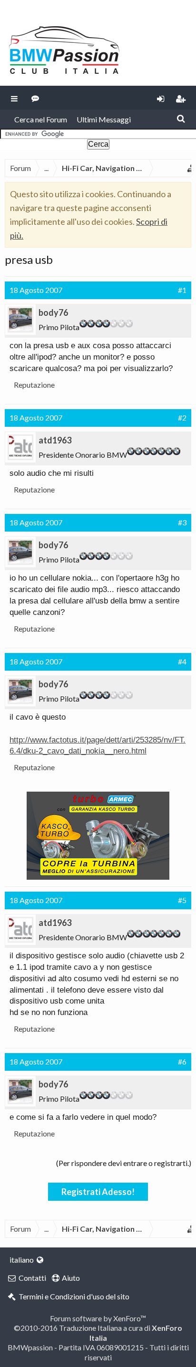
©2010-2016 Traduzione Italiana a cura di (98, 1332)
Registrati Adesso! (98, 1191)
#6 (182, 1061)
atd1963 (55, 440)
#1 (182, 289)
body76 (53, 312)
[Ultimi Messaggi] (35, 98)
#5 (182, 900)
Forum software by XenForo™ (98, 1318)
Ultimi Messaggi (104, 119)
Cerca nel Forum (40, 119)
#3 (182, 522)
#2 (182, 417)
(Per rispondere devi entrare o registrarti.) (123, 1162)
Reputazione (34, 384)
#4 (182, 661)
